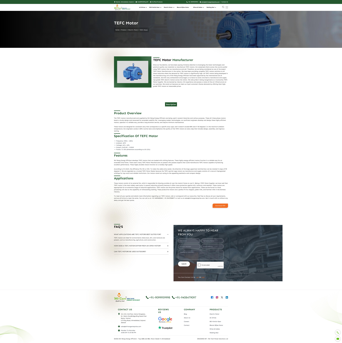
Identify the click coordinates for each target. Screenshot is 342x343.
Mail (203, 277)
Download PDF (220, 205)
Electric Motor (168, 7)
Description (171, 104)
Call (197, 277)
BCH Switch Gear (154, 7)
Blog (185, 314)
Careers (186, 321)
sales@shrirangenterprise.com (131, 326)
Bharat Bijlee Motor (183, 7)
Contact (186, 325)
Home (117, 30)
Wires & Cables (197, 7)
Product (123, 30)
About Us (187, 318)
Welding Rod (210, 7)
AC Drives (142, 7)
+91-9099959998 (159, 297)
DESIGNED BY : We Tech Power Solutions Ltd (212, 339)
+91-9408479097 (185, 297)
